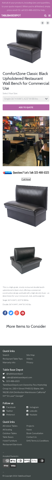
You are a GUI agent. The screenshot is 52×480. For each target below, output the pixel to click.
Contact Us (31, 437)
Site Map (30, 355)
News (29, 429)
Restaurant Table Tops (13, 358)
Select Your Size (10, 93)
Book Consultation (34, 433)
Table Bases (8, 437)
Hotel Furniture (10, 440)
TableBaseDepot (24, 476)
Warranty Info (9, 362)
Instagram (34, 407)
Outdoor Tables (10, 433)
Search (6, 355)
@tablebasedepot (14, 373)
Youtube (33, 414)
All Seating (7, 429)
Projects (30, 426)
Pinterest (10, 414)
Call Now (26, 179)
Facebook (11, 407)
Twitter (9, 411)
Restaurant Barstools (12, 444)
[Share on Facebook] (5, 313)
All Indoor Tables (10, 426)
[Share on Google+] (16, 313)
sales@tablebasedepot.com (19, 377)
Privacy (29, 362)
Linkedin (33, 411)
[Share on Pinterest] (22, 313)
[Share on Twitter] (11, 313)
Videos (29, 358)
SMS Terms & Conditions (37, 440)
